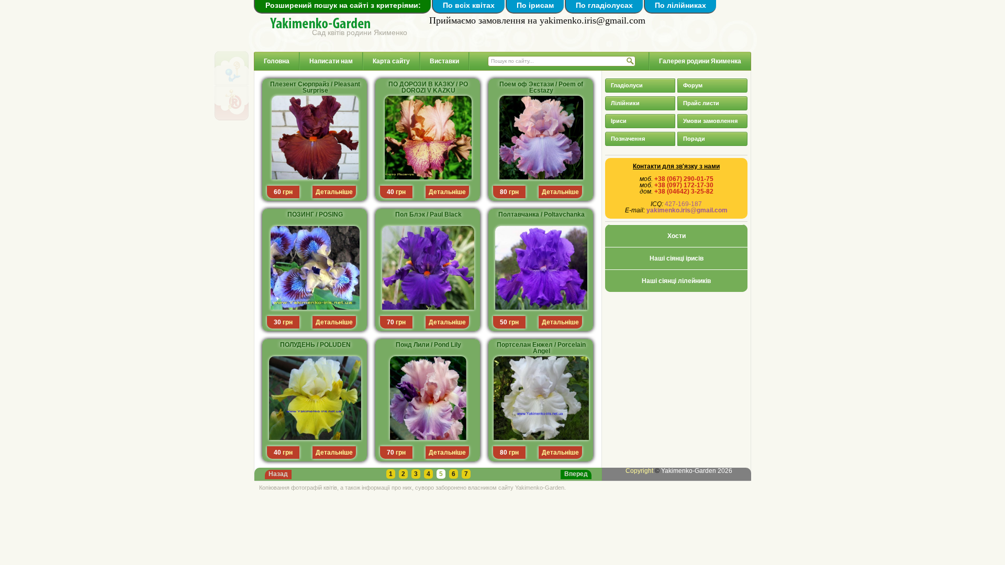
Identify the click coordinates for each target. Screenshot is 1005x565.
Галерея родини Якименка (700, 61)
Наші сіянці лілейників (676, 281)
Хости (676, 236)
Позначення (628, 138)
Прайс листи (701, 103)
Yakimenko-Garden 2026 (696, 470)
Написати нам (331, 61)
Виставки (444, 61)
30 (277, 322)
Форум (692, 85)
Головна (276, 61)
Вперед (576, 474)
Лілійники (625, 103)
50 (503, 322)
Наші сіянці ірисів (677, 258)
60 (277, 192)
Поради (694, 138)
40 (390, 192)
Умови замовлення (710, 121)
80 (503, 192)
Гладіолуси (627, 85)
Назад (278, 474)
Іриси (619, 121)
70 (390, 322)
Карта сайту (391, 61)
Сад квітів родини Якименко (359, 32)
